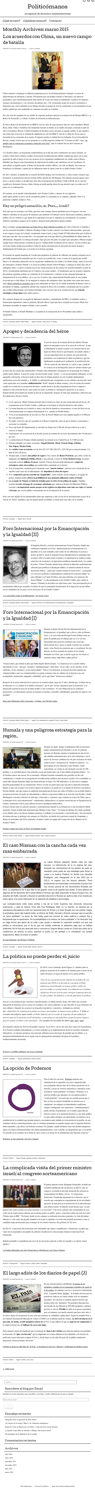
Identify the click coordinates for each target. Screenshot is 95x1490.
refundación (41, 1158)
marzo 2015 (9, 1472)
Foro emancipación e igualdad (45, 720)
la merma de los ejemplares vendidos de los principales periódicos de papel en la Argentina (68, 1286)
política (38, 1058)
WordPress (45, 1486)
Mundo (18, 322)
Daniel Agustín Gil (17, 337)
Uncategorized (13, 1263)
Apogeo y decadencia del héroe (36, 332)
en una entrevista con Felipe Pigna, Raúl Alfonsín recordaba (39, 227)
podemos (34, 1158)
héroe (24, 519)
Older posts (8, 1368)
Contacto (55, 21)
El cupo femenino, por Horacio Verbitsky (19, 939)
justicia (34, 1058)
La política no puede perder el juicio (41, 957)
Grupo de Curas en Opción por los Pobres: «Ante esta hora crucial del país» (31, 1427)
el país (28, 1360)
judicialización (27, 1058)
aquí (72, 1020)
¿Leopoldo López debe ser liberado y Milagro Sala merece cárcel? (28, 1430)
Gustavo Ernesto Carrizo (19, 48)
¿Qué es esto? (11, 21)
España (23, 1158)
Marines (37, 836)
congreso (28, 1263)
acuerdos (39, 322)
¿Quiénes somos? (35, 21)
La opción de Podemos (27, 1069)
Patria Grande (25, 322)
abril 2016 (8, 1454)
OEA (42, 836)
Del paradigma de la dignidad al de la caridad (21, 1434)
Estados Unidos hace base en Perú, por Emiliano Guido (24, 828)
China (44, 322)
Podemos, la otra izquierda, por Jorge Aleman (20, 1139)
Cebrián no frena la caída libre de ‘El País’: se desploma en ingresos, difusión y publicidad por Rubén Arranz (45, 1346)
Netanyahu (44, 1263)
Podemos (68, 1079)
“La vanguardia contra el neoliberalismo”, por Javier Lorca (26, 595)
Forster (57, 720)
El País (66, 1293)
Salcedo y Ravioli (37, 947)
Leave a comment (35, 48)
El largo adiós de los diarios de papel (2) (45, 1274)
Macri (48, 322)
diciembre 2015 (10, 1461)
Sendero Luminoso (50, 836)
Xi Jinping (54, 322)
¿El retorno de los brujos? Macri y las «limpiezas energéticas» (26, 1423)
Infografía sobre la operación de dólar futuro (20, 1419)
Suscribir (8, 1406)
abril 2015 (8, 1468)
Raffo (29, 947)
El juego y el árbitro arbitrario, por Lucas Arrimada (23, 1051)
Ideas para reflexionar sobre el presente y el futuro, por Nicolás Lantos (30, 701)
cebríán (23, 1360)
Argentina (12, 322)
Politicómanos (48, 7)
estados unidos (35, 1263)
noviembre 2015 (10, 1465)
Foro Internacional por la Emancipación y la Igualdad (57, 603)
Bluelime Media (69, 1486)
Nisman (29, 519)
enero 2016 (9, 1458)
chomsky (39, 603)
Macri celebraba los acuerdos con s (21, 283)
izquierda (28, 1158)
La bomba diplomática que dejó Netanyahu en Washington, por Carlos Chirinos (34, 1250)
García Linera (64, 720)
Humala (32, 836)
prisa (32, 1360)
